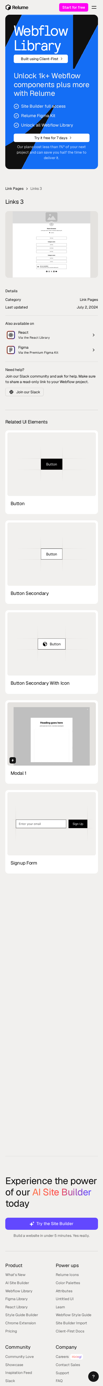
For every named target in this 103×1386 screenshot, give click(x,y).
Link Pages (14, 188)
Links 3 (36, 188)
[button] (93, 1376)
